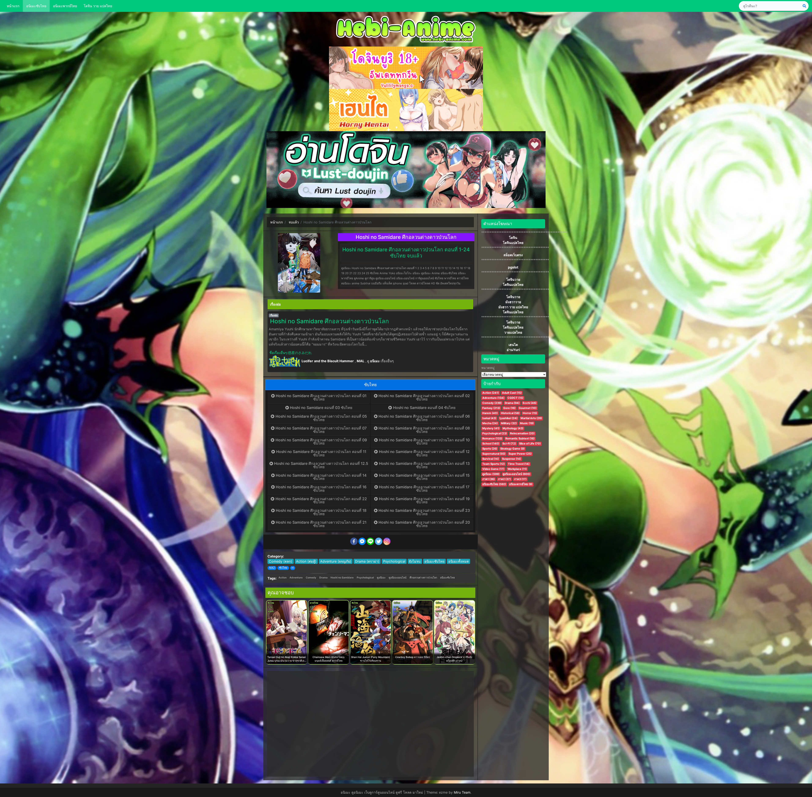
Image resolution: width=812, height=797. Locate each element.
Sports (489, 448)
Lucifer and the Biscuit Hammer (328, 361)
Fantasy (491, 408)
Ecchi (529, 403)
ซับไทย (283, 567)
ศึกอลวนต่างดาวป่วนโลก (423, 577)
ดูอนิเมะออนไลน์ (397, 577)
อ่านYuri (513, 350)
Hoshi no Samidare (342, 577)
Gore (509, 408)
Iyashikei (508, 418)
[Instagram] (387, 541)
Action (282, 577)
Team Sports (493, 463)
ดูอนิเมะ (381, 577)
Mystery (490, 428)
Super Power (520, 453)
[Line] (370, 541)
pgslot (513, 267)
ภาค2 (504, 479)
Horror (530, 413)
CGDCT (515, 397)
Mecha (490, 423)
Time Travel (518, 463)
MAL (360, 361)
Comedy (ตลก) (280, 561)
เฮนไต (513, 345)
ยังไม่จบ (415, 561)
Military (509, 423)
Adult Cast (512, 392)
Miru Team (462, 792)
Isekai (489, 418)
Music (527, 423)
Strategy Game (512, 448)
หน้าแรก (13, 6)
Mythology (513, 428)
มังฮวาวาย (513, 302)
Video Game (493, 469)
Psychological (394, 561)
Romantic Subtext (520, 438)
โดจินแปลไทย (513, 243)
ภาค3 (520, 479)
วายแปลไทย (513, 332)
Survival (490, 458)
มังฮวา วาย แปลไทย (513, 307)
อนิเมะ (375, 361)
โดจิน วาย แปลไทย (98, 6)
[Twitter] (378, 541)
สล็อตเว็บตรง (513, 255)
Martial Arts (531, 418)
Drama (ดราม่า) (367, 561)
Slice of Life (530, 443)
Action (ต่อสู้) (306, 561)
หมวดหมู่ (488, 368)
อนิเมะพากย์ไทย (65, 6)
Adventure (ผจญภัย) (335, 561)
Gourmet (527, 408)
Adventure (296, 577)
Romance (492, 438)
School (490, 443)
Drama (323, 577)
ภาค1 (488, 479)
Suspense (511, 458)
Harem (490, 413)
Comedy (311, 577)
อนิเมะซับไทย (36, 6)
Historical (510, 413)
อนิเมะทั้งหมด (458, 561)
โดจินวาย (513, 279)
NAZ (272, 567)
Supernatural (493, 453)
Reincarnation (522, 433)
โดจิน (513, 237)
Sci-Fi (509, 443)
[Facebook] (354, 541)
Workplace (517, 469)
